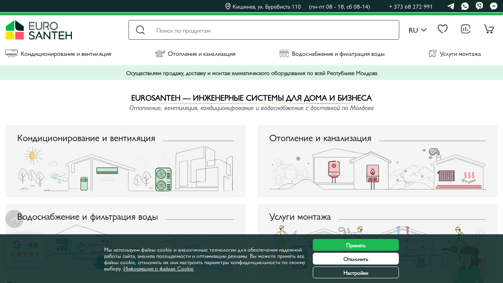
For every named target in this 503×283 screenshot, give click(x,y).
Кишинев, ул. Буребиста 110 (301, 6)
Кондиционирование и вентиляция (66, 53)
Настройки (355, 272)
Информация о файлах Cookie (158, 268)
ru (413, 30)
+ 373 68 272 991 (411, 6)
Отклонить (355, 259)
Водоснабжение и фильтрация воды (338, 53)
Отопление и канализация (201, 53)
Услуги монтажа (460, 53)
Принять (355, 245)
